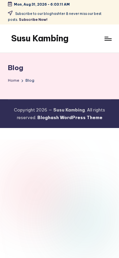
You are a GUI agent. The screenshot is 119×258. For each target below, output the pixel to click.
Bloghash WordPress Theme (69, 117)
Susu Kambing (39, 38)
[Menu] (107, 38)
